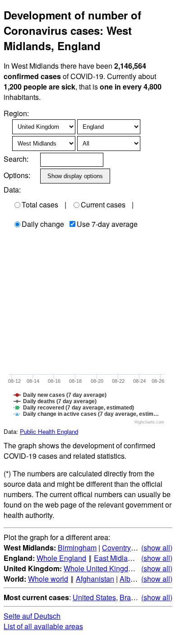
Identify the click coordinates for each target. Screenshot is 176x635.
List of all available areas (43, 626)
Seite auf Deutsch (32, 616)
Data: (12, 189)
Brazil (129, 597)
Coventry (116, 547)
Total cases (40, 204)
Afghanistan (95, 579)
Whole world (48, 579)
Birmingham (77, 547)
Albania (132, 579)
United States (94, 597)
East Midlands (116, 558)
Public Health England (49, 431)
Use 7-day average (107, 224)
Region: (16, 113)
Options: (17, 175)
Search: (16, 159)
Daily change (43, 224)
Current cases (103, 204)
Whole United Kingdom (101, 568)
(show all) (156, 547)
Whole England (61, 558)
